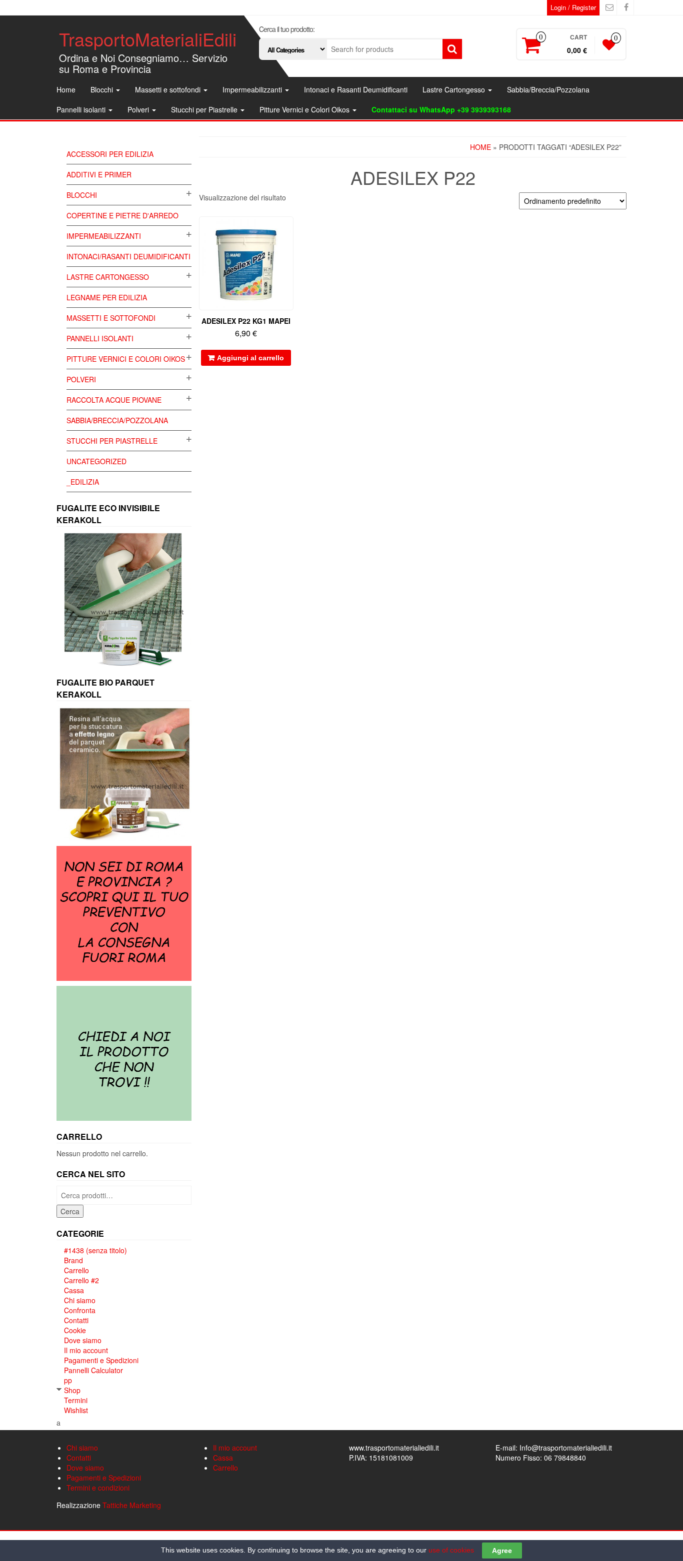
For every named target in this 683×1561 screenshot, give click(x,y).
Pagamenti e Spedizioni (101, 1360)
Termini (76, 1400)
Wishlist (76, 1410)
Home (66, 89)
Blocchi (102, 89)
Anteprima (289, 231)
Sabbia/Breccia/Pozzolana (548, 89)
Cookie (75, 1330)
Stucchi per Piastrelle (205, 109)
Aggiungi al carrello (250, 358)
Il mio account (86, 1350)
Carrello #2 (81, 1280)
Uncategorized (96, 461)
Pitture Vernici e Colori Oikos (306, 109)
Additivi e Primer (99, 174)
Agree (502, 1551)
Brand (73, 1260)
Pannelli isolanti (82, 109)
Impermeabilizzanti (253, 89)
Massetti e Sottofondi (111, 318)
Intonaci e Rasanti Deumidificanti (356, 89)
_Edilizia (82, 482)
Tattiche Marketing (131, 1505)
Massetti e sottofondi (168, 89)
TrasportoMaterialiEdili (147, 38)
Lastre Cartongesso (454, 89)
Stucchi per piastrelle (112, 441)
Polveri (139, 109)
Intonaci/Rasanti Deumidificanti (128, 256)
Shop (72, 1390)
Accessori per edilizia (110, 154)
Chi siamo (80, 1300)
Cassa (74, 1290)
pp (68, 1380)
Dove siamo (83, 1340)
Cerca (70, 1211)
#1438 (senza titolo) (95, 1250)
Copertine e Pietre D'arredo (122, 215)
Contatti (76, 1320)
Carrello (76, 1270)
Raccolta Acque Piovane (114, 400)
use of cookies (451, 1550)
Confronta (80, 1310)
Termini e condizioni (98, 1488)
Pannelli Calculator (93, 1370)
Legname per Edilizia (106, 297)
